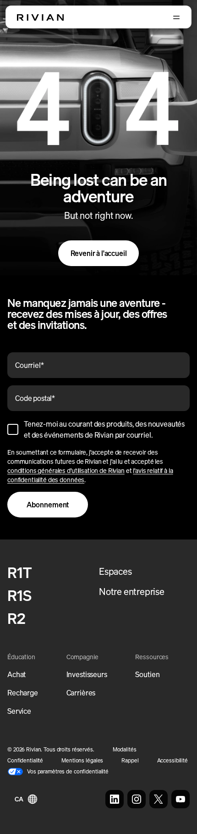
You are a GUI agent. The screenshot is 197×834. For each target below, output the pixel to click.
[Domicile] (40, 17)
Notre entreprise (131, 591)
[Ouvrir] (176, 17)
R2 (16, 618)
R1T (19, 572)
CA (19, 799)
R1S (19, 595)
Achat (16, 674)
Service (19, 711)
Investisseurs (86, 674)
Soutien (147, 674)
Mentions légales (82, 760)
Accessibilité (172, 760)
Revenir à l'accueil (99, 253)
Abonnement (48, 505)
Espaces (115, 571)
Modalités (125, 749)
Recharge (22, 693)
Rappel (129, 760)
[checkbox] (12, 429)
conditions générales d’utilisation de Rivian (66, 470)
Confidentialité (25, 760)
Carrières (81, 693)
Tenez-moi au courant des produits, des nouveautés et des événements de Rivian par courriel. (104, 429)
